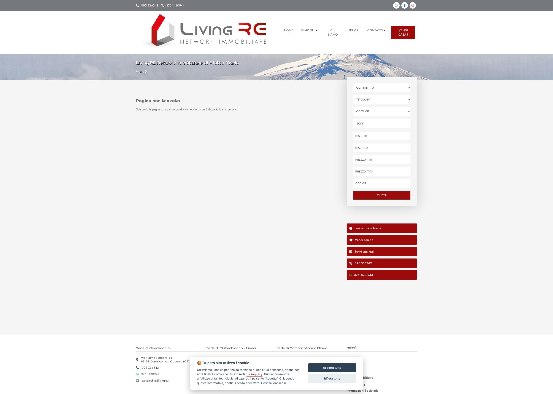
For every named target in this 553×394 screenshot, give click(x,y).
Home (140, 71)
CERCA (382, 195)
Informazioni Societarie (362, 390)
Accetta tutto (332, 367)
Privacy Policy (356, 384)
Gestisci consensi (273, 383)
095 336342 (149, 5)
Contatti (352, 371)
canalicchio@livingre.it (155, 380)
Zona (360, 123)
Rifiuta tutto (332, 378)
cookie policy (254, 374)
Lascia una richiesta (360, 377)
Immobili (353, 358)
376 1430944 (175, 5)
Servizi (351, 364)
